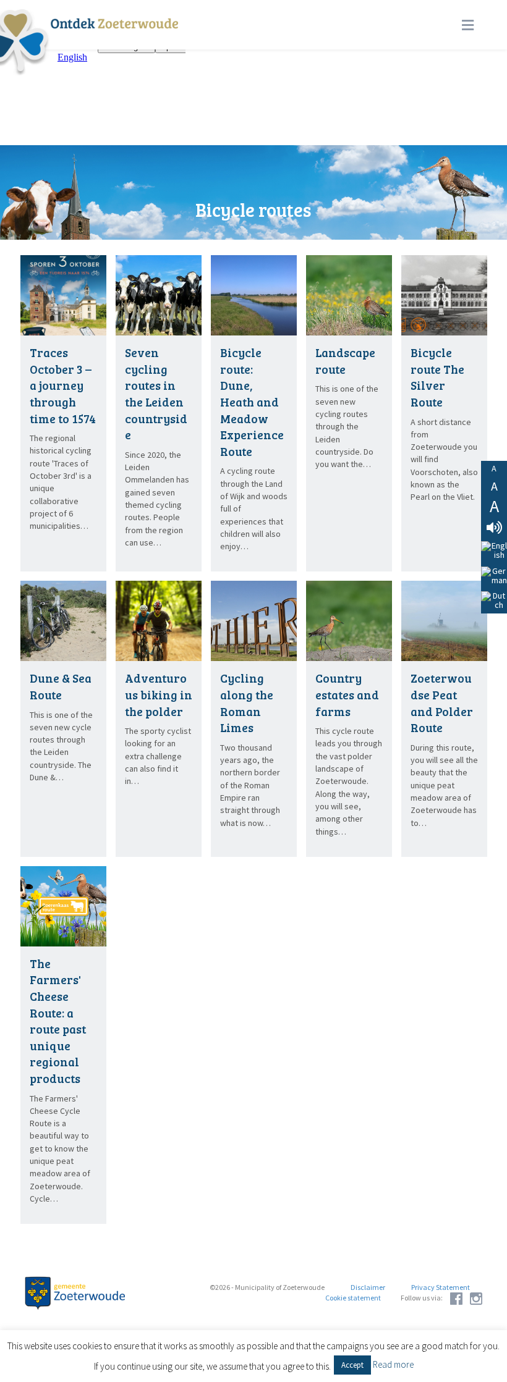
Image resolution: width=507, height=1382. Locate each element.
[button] (352, 1365)
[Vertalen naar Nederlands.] (494, 600)
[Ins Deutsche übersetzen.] (494, 576)
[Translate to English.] (494, 550)
